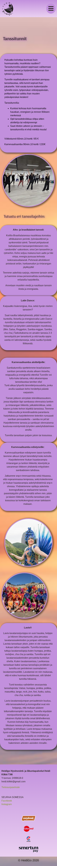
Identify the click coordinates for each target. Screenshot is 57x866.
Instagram (6, 804)
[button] (51, 9)
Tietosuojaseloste (10, 787)
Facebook (6, 800)
